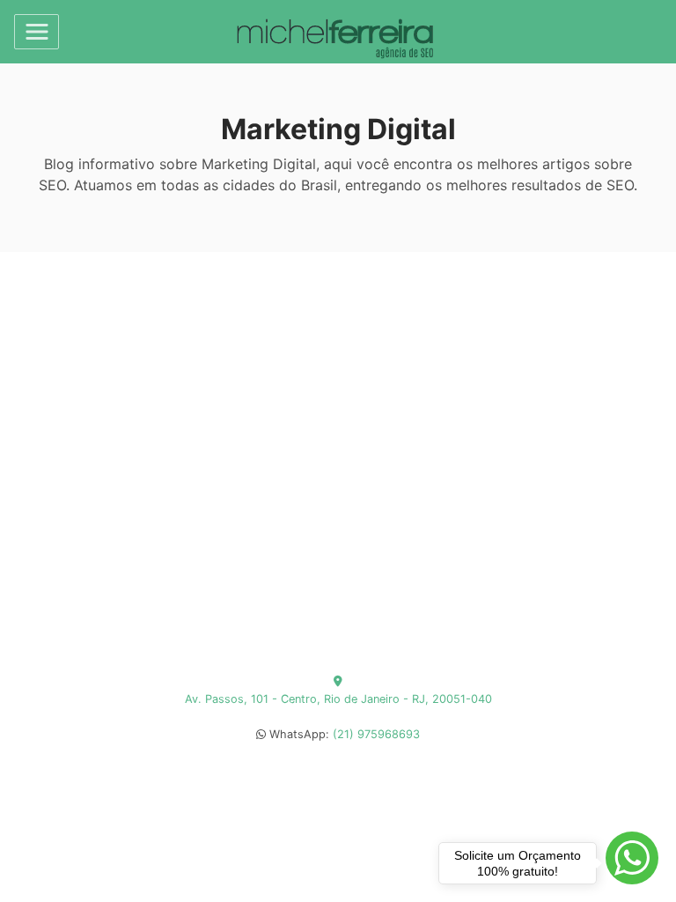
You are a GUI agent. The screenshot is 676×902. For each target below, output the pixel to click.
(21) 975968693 (376, 734)
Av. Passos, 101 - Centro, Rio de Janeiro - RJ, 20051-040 (338, 699)
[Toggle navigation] (36, 31)
